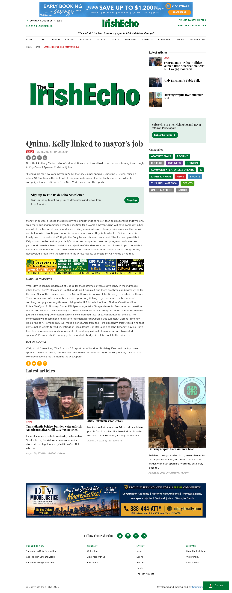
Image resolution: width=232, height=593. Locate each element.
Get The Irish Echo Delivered (40, 556)
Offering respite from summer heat (183, 96)
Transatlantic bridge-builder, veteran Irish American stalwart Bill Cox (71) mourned (184, 66)
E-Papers (147, 40)
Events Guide (198, 40)
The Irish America (145, 573)
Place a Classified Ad (39, 26)
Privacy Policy (192, 556)
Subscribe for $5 (163, 135)
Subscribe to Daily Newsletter (41, 551)
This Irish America (164, 183)
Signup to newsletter (192, 20)
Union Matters (161, 190)
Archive (182, 156)
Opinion (55, 40)
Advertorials (161, 156)
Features (85, 40)
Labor (41, 40)
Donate (180, 40)
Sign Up (132, 200)
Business (174, 163)
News (29, 40)
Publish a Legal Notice (192, 25)
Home (29, 47)
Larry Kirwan (161, 176)
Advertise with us (96, 556)
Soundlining (199, 586)
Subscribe (164, 40)
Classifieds (92, 562)
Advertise (131, 40)
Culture (70, 40)
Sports (101, 40)
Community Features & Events (172, 169)
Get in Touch (93, 551)
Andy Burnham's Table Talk (182, 80)
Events (115, 40)
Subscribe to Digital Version (40, 562)
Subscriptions (192, 562)
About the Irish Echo (195, 551)
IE (200, 169)
